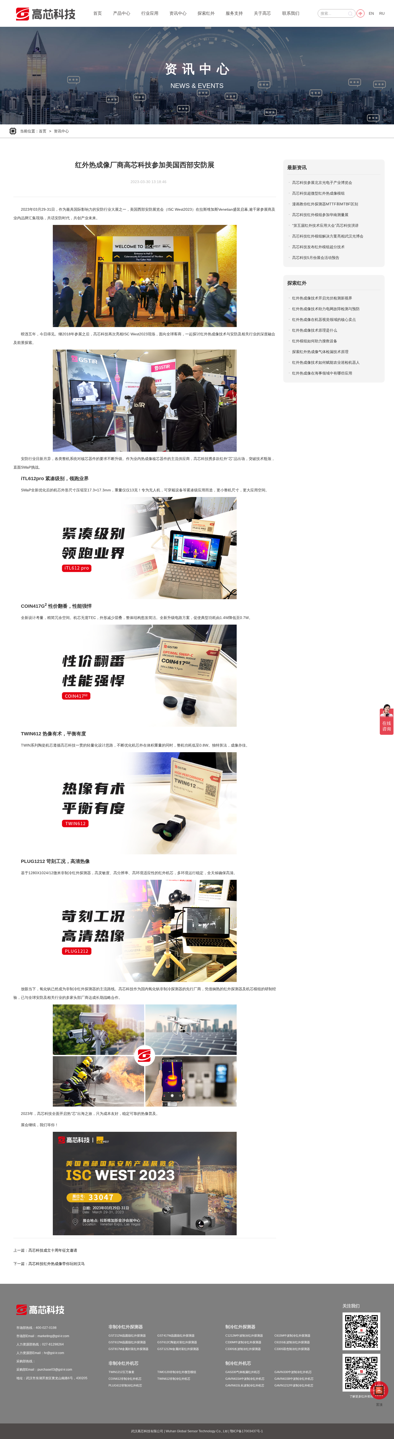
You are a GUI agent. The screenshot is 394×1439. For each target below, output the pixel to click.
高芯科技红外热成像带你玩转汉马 (56, 1264)
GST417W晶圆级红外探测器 (176, 1335)
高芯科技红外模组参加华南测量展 (320, 215)
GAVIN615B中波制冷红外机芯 (294, 1378)
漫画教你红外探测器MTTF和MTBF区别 (325, 204)
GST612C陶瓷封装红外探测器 (177, 1342)
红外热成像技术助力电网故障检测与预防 (326, 309)
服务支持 (234, 13)
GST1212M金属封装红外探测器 (178, 1349)
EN (371, 13)
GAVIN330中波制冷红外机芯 (293, 1372)
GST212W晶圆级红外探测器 (127, 1335)
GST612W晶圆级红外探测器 (127, 1342)
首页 (97, 13)
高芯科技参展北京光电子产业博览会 (322, 182)
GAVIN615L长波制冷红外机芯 (244, 1385)
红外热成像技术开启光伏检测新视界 (322, 298)
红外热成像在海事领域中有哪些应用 (322, 373)
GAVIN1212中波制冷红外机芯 (293, 1385)
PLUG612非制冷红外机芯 (125, 1385)
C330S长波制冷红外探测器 (243, 1349)
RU (382, 13)
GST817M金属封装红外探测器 (128, 1349)
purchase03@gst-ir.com (55, 1369)
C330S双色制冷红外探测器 (292, 1349)
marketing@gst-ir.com (53, 1336)
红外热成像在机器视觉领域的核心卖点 (324, 319)
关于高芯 (262, 13)
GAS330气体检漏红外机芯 (242, 1372)
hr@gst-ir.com (54, 1353)
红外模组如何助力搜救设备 (314, 341)
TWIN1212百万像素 (121, 1372)
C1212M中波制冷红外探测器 (244, 1335)
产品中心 (121, 13)
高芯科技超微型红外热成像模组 (318, 193)
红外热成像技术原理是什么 (314, 330)
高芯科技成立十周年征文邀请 (52, 1250)
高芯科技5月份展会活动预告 (315, 257)
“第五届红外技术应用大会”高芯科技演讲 (325, 225)
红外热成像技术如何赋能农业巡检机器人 (326, 362)
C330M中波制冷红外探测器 (243, 1342)
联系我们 (290, 13)
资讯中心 (178, 13)
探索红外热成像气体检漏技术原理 (320, 352)
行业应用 (149, 13)
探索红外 (206, 13)
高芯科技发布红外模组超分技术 (318, 247)
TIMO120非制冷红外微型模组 (176, 1372)
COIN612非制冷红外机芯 (125, 1378)
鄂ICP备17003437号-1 (246, 1431)
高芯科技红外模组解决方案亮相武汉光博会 (327, 236)
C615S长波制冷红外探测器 (292, 1342)
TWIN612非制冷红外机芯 (173, 1378)
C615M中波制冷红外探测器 (292, 1335)
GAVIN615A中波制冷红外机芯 (245, 1378)
